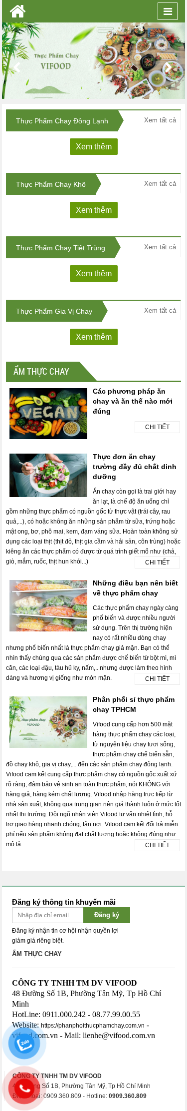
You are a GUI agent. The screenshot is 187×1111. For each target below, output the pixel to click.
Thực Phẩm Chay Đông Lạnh (62, 121)
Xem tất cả (160, 120)
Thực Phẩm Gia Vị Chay (54, 311)
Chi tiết (157, 427)
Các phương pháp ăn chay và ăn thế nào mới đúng (133, 401)
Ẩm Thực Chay (41, 371)
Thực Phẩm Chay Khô (51, 184)
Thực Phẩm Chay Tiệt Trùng (60, 248)
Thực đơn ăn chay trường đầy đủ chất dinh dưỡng (135, 467)
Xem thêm (94, 146)
